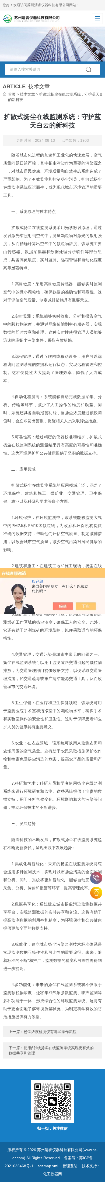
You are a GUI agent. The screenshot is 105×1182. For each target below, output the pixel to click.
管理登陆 (70, 1166)
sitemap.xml (48, 1166)
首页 (12, 94)
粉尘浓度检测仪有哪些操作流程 (50, 1032)
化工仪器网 (52, 1174)
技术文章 (27, 94)
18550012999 (96, 878)
